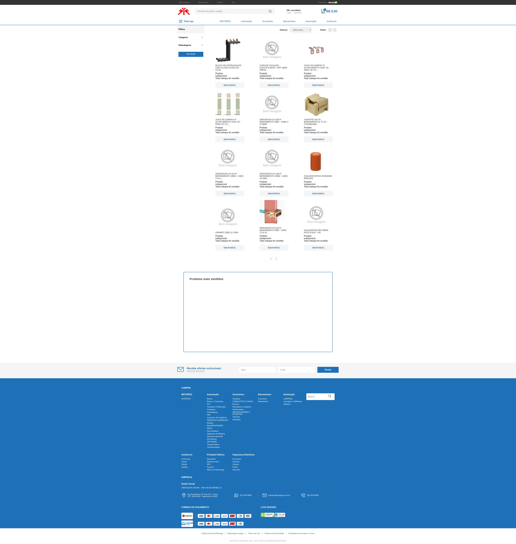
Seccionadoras (212, 431)
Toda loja (188, 21)
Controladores (212, 412)
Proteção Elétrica (215, 455)
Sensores (236, 470)
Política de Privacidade (274, 533)
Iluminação (311, 21)
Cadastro (298, 13)
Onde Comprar (184, 2)
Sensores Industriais (215, 436)
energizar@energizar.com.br (279, 495)
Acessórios (267, 21)
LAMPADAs (288, 399)
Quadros (210, 423)
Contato (220, 2)
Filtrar (190, 54)
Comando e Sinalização (216, 407)
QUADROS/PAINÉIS (215, 426)
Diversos (235, 404)
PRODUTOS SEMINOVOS (217, 420)
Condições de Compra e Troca (301, 533)
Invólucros (331, 21)
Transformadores (213, 447)
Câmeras (235, 462)
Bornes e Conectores (215, 401)
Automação (246, 21)
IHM (208, 415)
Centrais (235, 464)
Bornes (209, 399)
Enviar (328, 370)
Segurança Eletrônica (243, 455)
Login (289, 13)
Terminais (236, 417)
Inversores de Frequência (217, 418)
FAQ (233, 2)
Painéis (184, 464)
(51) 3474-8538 (245, 495)
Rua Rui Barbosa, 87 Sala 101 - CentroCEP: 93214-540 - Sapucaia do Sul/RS (202, 495)
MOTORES (225, 21)
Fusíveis (210, 467)
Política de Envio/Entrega (212, 533)
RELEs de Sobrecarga (215, 470)
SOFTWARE (212, 442)
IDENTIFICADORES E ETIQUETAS (241, 413)
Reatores (287, 404)
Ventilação (236, 420)
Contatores (211, 410)
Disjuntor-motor (213, 462)
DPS (209, 464)
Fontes (235, 467)
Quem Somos (203, 2)
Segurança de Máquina (216, 434)
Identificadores (238, 410)
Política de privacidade (196, 371)
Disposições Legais (235, 533)
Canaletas (236, 399)
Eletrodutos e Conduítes (241, 407)
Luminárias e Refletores (293, 401)
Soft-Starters (212, 439)
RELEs (209, 428)
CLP (208, 404)
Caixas (184, 462)
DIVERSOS (186, 399)
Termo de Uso (254, 533)
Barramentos (289, 21)
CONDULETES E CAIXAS (242, 401)
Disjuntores (211, 459)
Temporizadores (213, 444)
